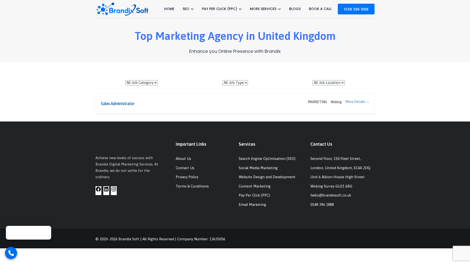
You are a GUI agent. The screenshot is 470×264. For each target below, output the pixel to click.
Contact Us (185, 168)
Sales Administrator (117, 103)
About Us (183, 158)
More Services (263, 8)
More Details (355, 102)
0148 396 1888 (356, 9)
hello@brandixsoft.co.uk (330, 195)
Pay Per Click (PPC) (219, 8)
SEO (186, 8)
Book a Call (320, 8)
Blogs (295, 8)
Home (169, 8)
